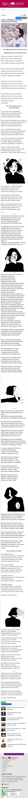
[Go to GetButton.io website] (3, 796)
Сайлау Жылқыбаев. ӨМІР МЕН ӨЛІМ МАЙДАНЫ (16, 745)
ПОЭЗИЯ (24, 17)
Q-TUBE (4, 767)
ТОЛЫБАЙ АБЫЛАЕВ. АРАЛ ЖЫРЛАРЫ (14, 713)
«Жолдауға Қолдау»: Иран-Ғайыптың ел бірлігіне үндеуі (16, 724)
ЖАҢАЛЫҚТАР (6, 761)
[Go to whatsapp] (3, 794)
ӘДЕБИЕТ (18, 17)
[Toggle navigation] (3, 9)
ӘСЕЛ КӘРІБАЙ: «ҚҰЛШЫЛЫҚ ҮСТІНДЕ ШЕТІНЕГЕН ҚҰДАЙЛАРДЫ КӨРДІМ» (15, 719)
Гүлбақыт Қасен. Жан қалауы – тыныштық (15, 740)
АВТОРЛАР (5, 764)
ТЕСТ (4, 771)
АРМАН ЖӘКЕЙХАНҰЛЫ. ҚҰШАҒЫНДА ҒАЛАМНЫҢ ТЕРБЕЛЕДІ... (14, 734)
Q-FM (4, 769)
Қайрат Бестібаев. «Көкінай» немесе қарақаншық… (16, 708)
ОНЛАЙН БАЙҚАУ (7, 766)
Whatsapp (3, 702)
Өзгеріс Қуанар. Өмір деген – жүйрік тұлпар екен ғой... (16, 729)
